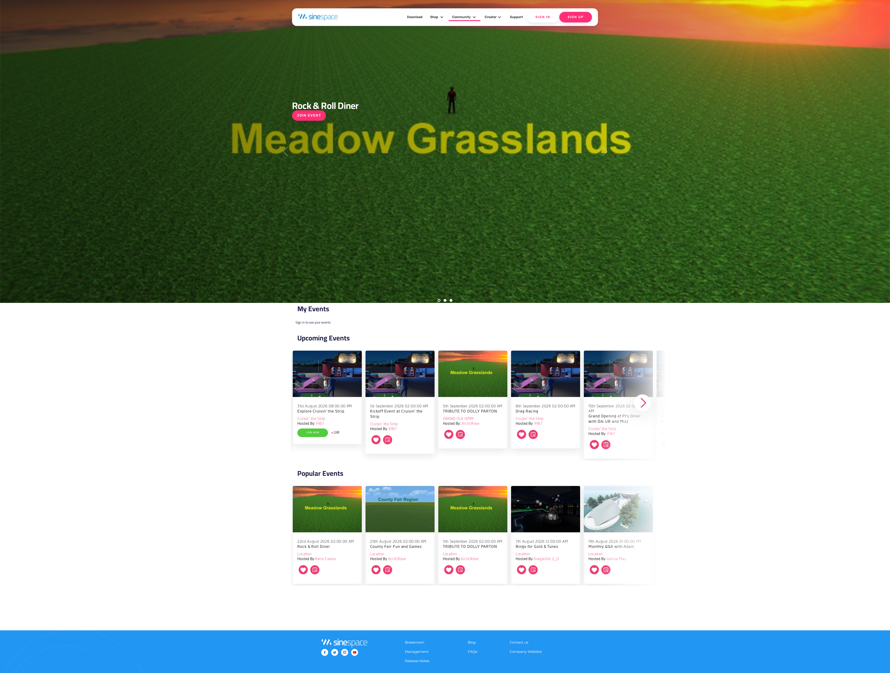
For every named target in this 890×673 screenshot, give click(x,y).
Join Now (312, 433)
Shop (437, 17)
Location (304, 554)
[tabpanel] (445, 151)
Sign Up (576, 17)
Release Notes (417, 661)
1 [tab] (439, 300)
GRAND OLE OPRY (458, 419)
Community (464, 17)
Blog (472, 642)
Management (417, 651)
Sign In (542, 17)
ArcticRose (470, 424)
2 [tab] (445, 300)
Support (516, 17)
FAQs (472, 651)
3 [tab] (451, 300)
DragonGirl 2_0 (546, 559)
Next (605, 151)
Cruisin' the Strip (311, 419)
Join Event (309, 115)
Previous (285, 151)
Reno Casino (325, 559)
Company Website (526, 651)
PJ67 (320, 424)
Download (415, 17)
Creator (493, 17)
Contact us (519, 642)
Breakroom (414, 642)
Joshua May (616, 559)
